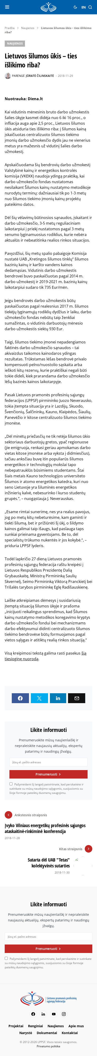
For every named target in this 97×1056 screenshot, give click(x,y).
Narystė (25, 1033)
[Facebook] (33, 1014)
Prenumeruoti (46, 774)
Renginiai (35, 1026)
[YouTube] (53, 1014)
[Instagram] (64, 1014)
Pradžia (10, 28)
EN (83, 7)
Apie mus (76, 1026)
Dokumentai (47, 1033)
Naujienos (27, 28)
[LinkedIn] (43, 1014)
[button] (7, 7)
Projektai (15, 1026)
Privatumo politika (48, 1046)
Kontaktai (70, 1033)
